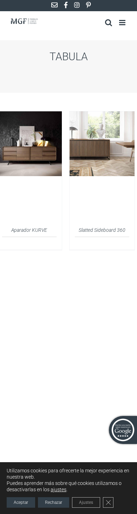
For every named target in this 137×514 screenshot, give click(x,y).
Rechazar (53, 502)
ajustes (58, 489)
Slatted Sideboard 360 (102, 230)
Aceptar (21, 502)
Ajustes (86, 502)
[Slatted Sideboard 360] (102, 115)
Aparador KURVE (29, 230)
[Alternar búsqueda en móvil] (108, 22)
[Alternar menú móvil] (122, 22)
